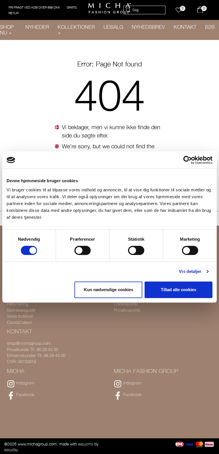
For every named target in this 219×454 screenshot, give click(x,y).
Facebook (25, 394)
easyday (11, 449)
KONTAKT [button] (185, 27)
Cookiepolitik (126, 303)
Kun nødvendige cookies (108, 289)
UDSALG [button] (113, 27)
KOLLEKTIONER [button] (76, 27)
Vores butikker (20, 316)
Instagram (25, 382)
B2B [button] (210, 27)
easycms (85, 443)
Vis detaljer (190, 271)
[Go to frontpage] (109, 8)
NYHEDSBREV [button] (148, 27)
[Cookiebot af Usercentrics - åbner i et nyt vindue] (187, 160)
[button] (181, 10)
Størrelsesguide (21, 310)
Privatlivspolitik (127, 310)
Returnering (17, 303)
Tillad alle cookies (178, 289)
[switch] (82, 250)
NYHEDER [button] (37, 27)
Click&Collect (19, 322)
